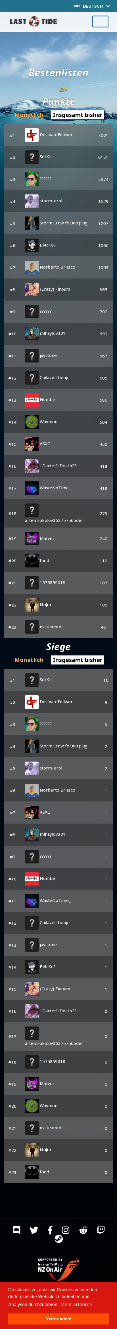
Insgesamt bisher (78, 115)
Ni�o (45, 604)
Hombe (47, 399)
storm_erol (50, 200)
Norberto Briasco (57, 267)
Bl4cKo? (47, 245)
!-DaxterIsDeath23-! (59, 465)
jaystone (48, 355)
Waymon (48, 421)
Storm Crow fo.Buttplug (63, 223)
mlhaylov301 (52, 333)
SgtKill (46, 156)
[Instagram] (65, 1231)
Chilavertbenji (53, 377)
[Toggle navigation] (100, 21)
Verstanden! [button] (58, 1318)
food (44, 560)
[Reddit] (83, 1231)
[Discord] (16, 1231)
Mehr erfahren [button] (76, 1304)
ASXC (44, 443)
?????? (45, 178)
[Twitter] (34, 1231)
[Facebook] (50, 1231)
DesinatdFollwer (56, 134)
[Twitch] (101, 1231)
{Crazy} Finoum (54, 289)
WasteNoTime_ (55, 487)
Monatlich (28, 115)
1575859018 (52, 582)
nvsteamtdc (51, 626)
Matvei (46, 538)
